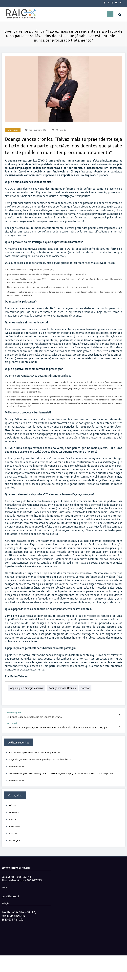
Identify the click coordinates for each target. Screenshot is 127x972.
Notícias (12, 819)
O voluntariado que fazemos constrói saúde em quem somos (35, 752)
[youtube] (116, 2)
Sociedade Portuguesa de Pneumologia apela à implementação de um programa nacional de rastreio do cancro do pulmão (61, 773)
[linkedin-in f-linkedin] (120, 2)
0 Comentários (62, 130)
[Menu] (110, 14)
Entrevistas (13, 130)
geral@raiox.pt (10, 896)
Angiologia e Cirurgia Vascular (26, 688)
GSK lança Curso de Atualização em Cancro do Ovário (34, 716)
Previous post (14, 713)
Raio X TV (13, 833)
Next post (12, 723)
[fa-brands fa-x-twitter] (108, 2)
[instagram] (112, 2)
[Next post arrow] (119, 727)
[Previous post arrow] (119, 715)
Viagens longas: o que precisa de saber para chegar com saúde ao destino (40, 759)
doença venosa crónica (62, 688)
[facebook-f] (104, 2)
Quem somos (14, 826)
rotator (85, 688)
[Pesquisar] (120, 15)
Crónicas (12, 805)
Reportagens (14, 840)
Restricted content (17, 766)
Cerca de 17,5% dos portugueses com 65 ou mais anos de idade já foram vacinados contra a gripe (57, 727)
